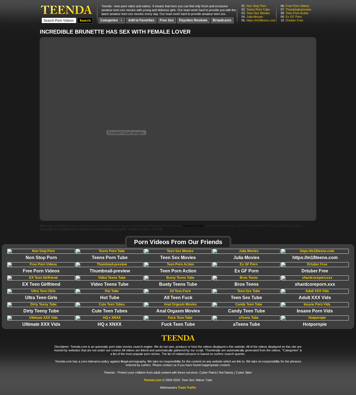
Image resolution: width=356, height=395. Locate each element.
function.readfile (193, 225)
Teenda (178, 336)
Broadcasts (222, 20)
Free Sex (167, 20)
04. (252, 16)
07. (296, 9)
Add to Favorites (141, 20)
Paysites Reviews (193, 20)
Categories (109, 20)
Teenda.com (153, 380)
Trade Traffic (187, 387)
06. (295, 6)
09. (291, 16)
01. (253, 6)
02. (255, 9)
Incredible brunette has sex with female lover (66, 9)
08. (294, 13)
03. (255, 13)
